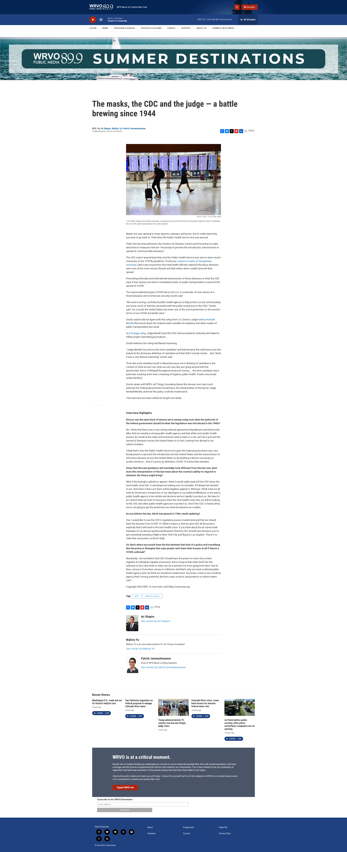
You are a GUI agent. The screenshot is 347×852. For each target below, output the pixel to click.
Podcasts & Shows (151, 28)
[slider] (105, 19)
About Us (202, 28)
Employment (188, 827)
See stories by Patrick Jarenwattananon (163, 667)
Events (171, 28)
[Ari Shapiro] (132, 623)
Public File (223, 827)
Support (186, 28)
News (105, 28)
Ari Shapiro (106, 128)
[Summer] (173, 58)
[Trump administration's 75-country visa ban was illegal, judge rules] (173, 707)
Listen (93, 28)
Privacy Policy (225, 833)
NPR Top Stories (153, 596)
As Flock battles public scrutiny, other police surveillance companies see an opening (239, 724)
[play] (93, 19)
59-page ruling (138, 333)
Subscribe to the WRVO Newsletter (115, 799)
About (150, 827)
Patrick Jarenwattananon (134, 128)
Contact (186, 833)
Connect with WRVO (223, 28)
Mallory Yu (117, 128)
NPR (137, 596)
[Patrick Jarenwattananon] (132, 665)
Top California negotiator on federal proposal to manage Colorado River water (139, 703)
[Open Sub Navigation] (98, 28)
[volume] (101, 20)
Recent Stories (101, 694)
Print (251, 130)
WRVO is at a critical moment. (142, 757)
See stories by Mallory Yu (140, 648)
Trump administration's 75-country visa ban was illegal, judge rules (172, 723)
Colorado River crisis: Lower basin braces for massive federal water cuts (205, 703)
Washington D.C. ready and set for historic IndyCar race (107, 702)
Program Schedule (124, 28)
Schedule (151, 833)
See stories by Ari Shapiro (155, 621)
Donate (250, 7)
